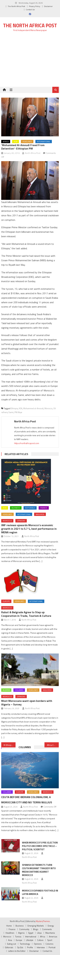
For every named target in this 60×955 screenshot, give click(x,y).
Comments (47, 929)
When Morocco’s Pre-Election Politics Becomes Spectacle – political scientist (40, 846)
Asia (15, 141)
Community (24, 929)
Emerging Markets (36, 925)
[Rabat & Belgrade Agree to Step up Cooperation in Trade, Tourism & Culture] (30, 581)
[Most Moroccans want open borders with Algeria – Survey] (30, 670)
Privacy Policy (34, 6)
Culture (40, 940)
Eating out (11, 943)
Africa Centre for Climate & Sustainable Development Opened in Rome (53, 745)
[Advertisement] (30, 61)
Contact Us (30, 9)
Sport (49, 940)
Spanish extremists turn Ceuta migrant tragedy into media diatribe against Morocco (39, 870)
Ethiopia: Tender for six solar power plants (11, 745)
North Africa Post (32, 153)
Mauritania (50, 932)
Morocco (48, 408)
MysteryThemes (43, 921)
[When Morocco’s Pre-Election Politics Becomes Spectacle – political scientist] (10, 845)
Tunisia (18, 936)
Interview (41, 947)
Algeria (6, 690)
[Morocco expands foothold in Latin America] (10, 893)
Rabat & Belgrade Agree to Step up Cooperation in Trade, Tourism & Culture (26, 614)
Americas (53, 936)
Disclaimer (48, 6)
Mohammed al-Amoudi (33, 408)
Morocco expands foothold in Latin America (40, 892)
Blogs (35, 929)
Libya (39, 932)
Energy (51, 925)
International (43, 141)
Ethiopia (14, 408)
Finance (43, 507)
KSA (20, 408)
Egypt (30, 932)
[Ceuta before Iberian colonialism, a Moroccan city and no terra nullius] (30, 770)
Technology (25, 943)
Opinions (21, 520)
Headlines (27, 141)
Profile (30, 947)
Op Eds (20, 947)
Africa (6, 141)
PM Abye (18, 412)
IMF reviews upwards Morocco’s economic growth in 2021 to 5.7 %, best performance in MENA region (29, 528)
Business (16, 507)
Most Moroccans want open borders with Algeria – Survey (26, 702)
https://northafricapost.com (26, 443)
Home (9, 925)
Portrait (52, 947)
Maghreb (40, 514)
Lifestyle (29, 940)
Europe (6, 601)
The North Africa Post (16, 6)
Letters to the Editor (17, 951)
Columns (19, 690)
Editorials (30, 507)
